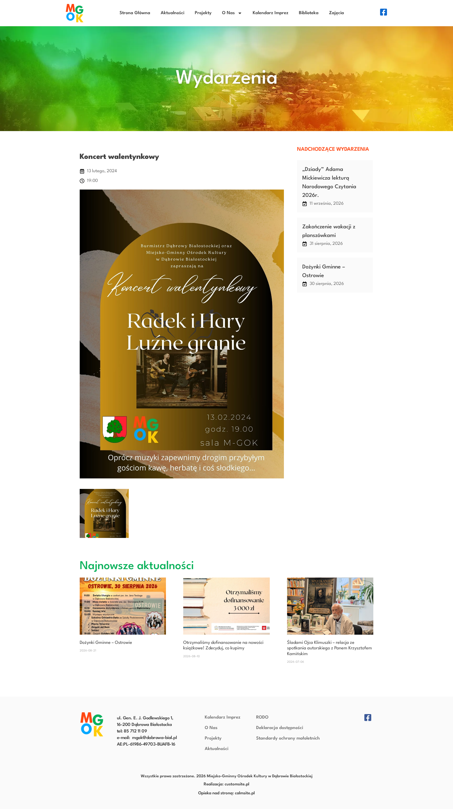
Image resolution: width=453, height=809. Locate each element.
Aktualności (172, 13)
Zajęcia (336, 13)
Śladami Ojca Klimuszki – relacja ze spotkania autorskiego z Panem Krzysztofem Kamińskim (329, 648)
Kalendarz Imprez (270, 13)
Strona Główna (135, 13)
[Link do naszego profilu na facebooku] (383, 12)
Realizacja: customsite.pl (226, 784)
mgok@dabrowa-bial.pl (154, 738)
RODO (262, 717)
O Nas (228, 13)
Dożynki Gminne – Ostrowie (106, 642)
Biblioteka (309, 13)
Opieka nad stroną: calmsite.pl (226, 793)
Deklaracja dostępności (279, 728)
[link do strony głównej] (92, 724)
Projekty (203, 13)
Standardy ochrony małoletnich (288, 738)
